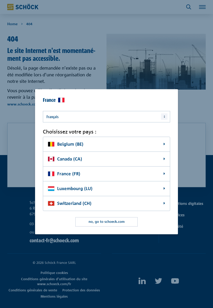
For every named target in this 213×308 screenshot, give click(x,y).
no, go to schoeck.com (107, 222)
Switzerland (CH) (74, 203)
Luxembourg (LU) (74, 188)
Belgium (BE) (70, 144)
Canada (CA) (69, 159)
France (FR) (68, 173)
